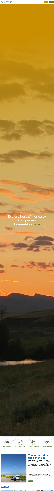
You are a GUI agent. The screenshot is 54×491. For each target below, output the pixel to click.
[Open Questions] (31, 2)
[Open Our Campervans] (19, 2)
